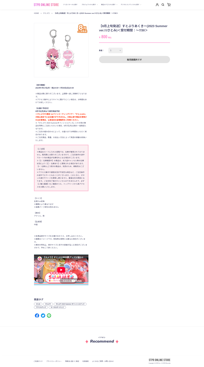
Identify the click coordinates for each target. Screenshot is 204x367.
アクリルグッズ (41, 307)
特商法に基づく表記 (72, 361)
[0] (168, 4)
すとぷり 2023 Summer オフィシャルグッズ (70, 304)
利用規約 (86, 361)
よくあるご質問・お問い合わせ (103, 361)
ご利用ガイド (38, 361)
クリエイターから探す (70, 4)
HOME (36, 13)
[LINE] (49, 315)
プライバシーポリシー (54, 361)
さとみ (38, 304)
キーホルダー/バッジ (57, 307)
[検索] (163, 4)
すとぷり (46, 13)
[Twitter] (43, 315)
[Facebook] (37, 315)
